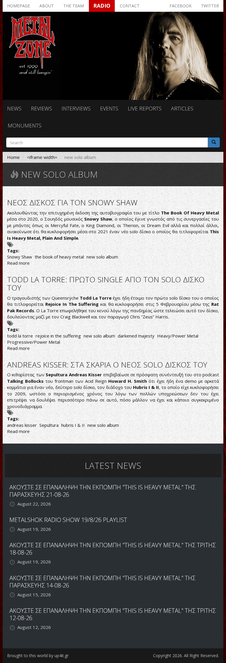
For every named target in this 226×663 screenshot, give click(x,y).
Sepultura (49, 425)
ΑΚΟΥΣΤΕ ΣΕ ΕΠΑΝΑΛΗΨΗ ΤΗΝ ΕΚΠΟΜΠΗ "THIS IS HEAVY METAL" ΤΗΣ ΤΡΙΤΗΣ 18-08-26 (112, 548)
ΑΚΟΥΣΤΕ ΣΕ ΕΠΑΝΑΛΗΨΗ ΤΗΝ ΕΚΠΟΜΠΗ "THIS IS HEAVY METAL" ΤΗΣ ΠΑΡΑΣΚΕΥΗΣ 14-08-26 (102, 581)
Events (109, 108)
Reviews (41, 108)
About (46, 6)
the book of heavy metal (59, 257)
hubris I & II (73, 425)
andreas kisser (22, 425)
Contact (129, 6)
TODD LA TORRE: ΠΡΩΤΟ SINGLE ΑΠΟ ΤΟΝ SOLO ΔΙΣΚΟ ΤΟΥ (106, 283)
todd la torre (20, 336)
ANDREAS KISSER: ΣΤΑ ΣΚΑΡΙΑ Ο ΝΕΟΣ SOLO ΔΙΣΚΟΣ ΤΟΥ (107, 364)
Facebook (181, 6)
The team (73, 6)
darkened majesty (136, 336)
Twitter (210, 6)
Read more (18, 263)
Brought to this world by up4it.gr (38, 655)
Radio (101, 5)
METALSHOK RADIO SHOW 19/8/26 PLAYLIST (68, 520)
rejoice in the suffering (58, 336)
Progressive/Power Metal (33, 342)
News (14, 108)
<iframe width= (42, 157)
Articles (182, 108)
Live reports (145, 108)
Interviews (76, 108)
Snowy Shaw (19, 257)
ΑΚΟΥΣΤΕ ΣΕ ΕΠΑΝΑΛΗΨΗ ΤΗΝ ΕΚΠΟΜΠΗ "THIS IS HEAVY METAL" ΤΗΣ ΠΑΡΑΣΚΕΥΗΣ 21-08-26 (102, 490)
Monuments (24, 125)
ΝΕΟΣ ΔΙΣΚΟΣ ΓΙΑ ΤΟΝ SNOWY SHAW (72, 202)
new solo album (102, 257)
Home (13, 157)
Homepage (18, 6)
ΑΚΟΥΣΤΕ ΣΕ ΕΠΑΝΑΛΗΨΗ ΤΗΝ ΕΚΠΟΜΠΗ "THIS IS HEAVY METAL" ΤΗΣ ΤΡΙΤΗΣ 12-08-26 (112, 614)
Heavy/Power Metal (177, 336)
